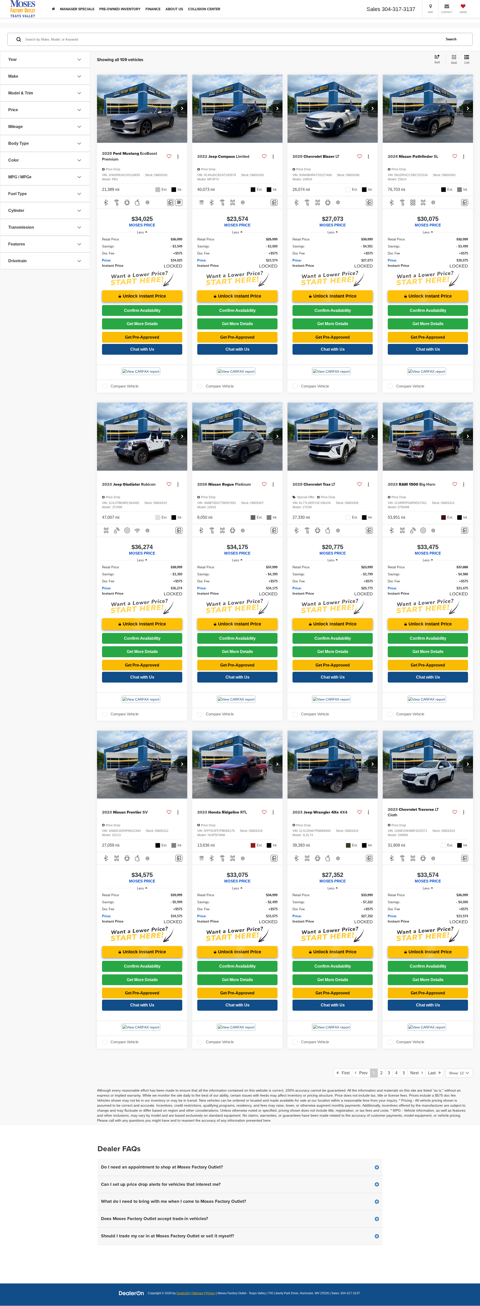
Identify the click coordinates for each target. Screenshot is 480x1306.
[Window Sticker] (179, 202)
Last (433, 1073)
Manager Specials (77, 9)
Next (416, 1073)
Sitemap (197, 1293)
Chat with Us (142, 349)
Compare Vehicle (124, 386)
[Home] (53, 9)
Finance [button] (153, 9)
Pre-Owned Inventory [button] (119, 9)
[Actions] (178, 156)
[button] (182, 108)
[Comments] (170, 202)
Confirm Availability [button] (142, 310)
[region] (142, 250)
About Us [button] (174, 9)
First (344, 1073)
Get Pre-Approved (142, 337)
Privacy (211, 1293)
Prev (362, 1073)
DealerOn (183, 1293)
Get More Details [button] (142, 324)
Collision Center (204, 9)
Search (451, 39)
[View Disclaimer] (148, 202)
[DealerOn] (131, 1293)
